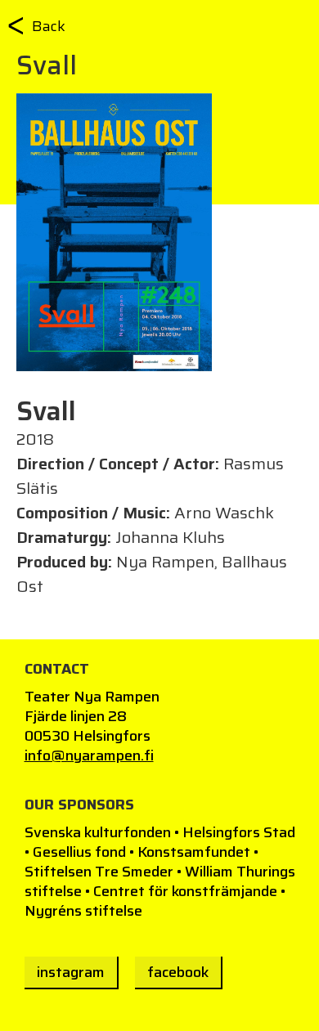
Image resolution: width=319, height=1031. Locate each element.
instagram (71, 972)
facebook (178, 972)
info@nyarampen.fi (89, 755)
